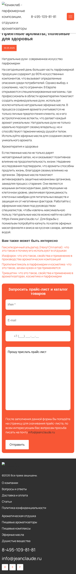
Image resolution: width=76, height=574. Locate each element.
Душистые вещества (16, 541)
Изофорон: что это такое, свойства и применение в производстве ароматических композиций (37, 257)
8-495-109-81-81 (43, 16)
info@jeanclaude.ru (41, 432)
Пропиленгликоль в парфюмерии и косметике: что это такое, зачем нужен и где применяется (36, 266)
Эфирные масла (13, 535)
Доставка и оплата (15, 495)
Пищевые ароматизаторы (19, 522)
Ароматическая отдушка (19, 516)
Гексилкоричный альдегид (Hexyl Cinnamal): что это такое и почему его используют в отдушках (35, 249)
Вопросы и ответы (14, 489)
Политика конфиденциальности (24, 508)
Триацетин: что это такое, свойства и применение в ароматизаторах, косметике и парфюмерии (37, 274)
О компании (10, 483)
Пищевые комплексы (16, 528)
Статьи (7, 502)
